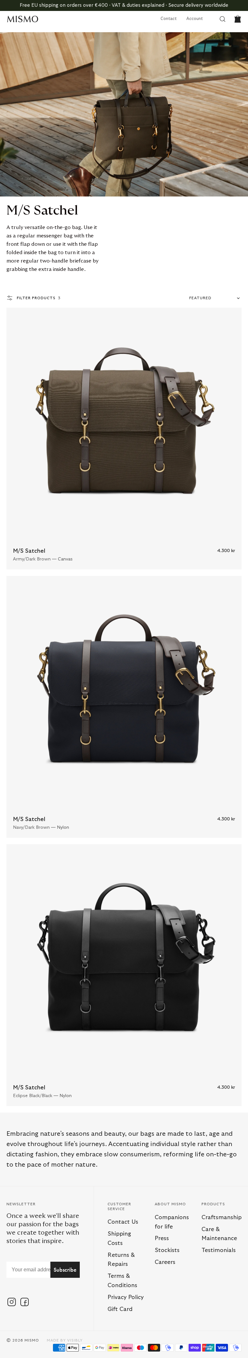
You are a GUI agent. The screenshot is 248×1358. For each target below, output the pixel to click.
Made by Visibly (65, 1340)
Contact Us (123, 1222)
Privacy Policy (126, 1297)
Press (162, 1238)
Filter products (39, 298)
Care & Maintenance (219, 1234)
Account (194, 19)
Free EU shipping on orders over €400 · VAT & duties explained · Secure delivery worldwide (124, 5)
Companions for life (172, 1222)
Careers (165, 1262)
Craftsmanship (222, 1217)
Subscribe (65, 1269)
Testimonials (219, 1250)
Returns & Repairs (121, 1259)
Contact (168, 19)
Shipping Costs (119, 1238)
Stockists (167, 1250)
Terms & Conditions (122, 1280)
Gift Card (120, 1309)
